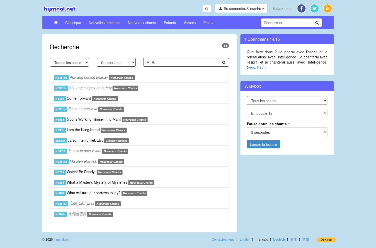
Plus (207, 22)
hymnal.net (62, 239)
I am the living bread (90, 129)
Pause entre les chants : (268, 123)
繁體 (305, 239)
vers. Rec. (256, 67)
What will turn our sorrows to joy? (101, 192)
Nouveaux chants (142, 22)
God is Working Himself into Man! (101, 119)
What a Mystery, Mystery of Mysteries (104, 182)
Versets (190, 22)
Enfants (170, 22)
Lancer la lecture (263, 144)
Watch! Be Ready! (88, 171)
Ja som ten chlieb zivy (91, 140)
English (245, 239)
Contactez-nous (223, 239)
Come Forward (86, 98)
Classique (73, 22)
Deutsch (279, 239)
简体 (293, 239)
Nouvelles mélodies (104, 22)
